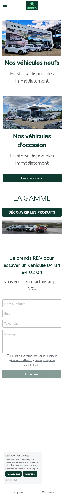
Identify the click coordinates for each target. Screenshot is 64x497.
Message (10, 334)
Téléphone (11, 323)
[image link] (32, 5)
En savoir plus (32, 468)
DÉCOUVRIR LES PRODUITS (32, 212)
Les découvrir (32, 178)
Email (8, 313)
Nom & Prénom (15, 303)
